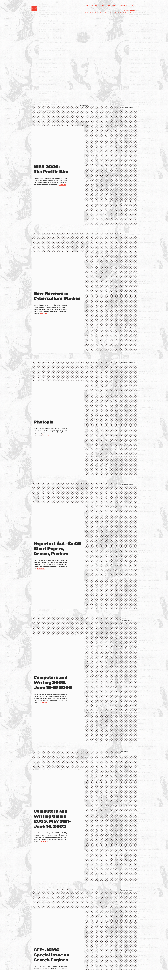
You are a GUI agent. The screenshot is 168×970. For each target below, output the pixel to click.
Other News (128, 620)
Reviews (131, 234)
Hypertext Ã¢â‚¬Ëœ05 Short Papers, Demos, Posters (57, 549)
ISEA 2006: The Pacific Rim (51, 169)
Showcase (132, 362)
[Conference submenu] (117, 5)
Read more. (62, 185)
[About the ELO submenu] (96, 5)
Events (123, 620)
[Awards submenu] (126, 5)
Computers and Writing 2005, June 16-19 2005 (53, 683)
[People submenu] (105, 5)
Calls (130, 107)
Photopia (43, 422)
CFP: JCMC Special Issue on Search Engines (51, 955)
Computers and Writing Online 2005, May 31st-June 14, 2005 (52, 818)
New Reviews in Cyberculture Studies (57, 296)
